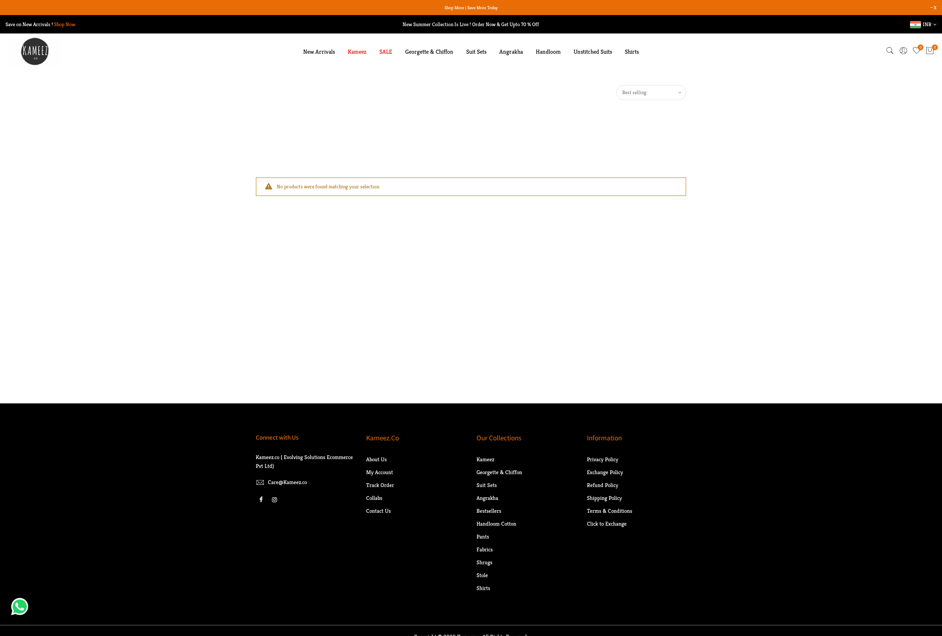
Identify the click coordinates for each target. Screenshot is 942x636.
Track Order (380, 485)
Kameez (357, 52)
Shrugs (484, 562)
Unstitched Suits (593, 52)
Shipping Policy (604, 497)
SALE (385, 52)
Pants (483, 536)
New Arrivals (319, 52)
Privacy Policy (602, 459)
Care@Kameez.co (287, 482)
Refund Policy (602, 485)
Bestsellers (489, 510)
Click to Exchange (607, 523)
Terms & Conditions (609, 510)
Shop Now (64, 24)
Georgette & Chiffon (429, 52)
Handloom (548, 52)
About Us (376, 459)
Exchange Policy (605, 472)
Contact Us (378, 510)
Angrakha (511, 52)
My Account (379, 472)
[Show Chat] (21, 607)
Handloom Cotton (496, 523)
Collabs (374, 497)
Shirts (632, 52)
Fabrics (485, 549)
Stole (482, 575)
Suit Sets (476, 52)
